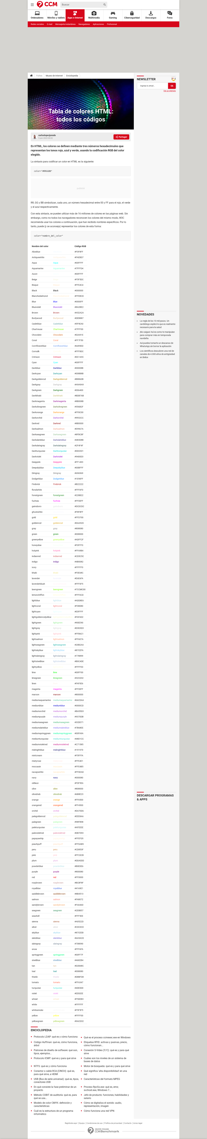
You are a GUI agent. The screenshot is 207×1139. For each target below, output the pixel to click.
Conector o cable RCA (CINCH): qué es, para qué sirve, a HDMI (54, 1073)
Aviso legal (137, 1123)
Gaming (113, 17)
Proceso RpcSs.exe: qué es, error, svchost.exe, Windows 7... (101, 1088)
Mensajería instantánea (65, 24)
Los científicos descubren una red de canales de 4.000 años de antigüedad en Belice (157, 354)
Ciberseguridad (132, 17)
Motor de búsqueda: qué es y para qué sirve (107, 1066)
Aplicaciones (98, 24)
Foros (170, 17)
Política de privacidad (113, 1123)
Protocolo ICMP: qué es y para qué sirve (55, 1058)
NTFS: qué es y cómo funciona (50, 1066)
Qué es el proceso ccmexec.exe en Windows (107, 1037)
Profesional (112, 24)
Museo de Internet (54, 75)
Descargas (150, 17)
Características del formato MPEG (102, 1079)
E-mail (49, 24)
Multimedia (94, 17)
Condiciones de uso (95, 1123)
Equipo (82, 1123)
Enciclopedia (72, 75)
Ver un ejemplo (170, 91)
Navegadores (84, 24)
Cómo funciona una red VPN (99, 1110)
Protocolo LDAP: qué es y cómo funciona (56, 1036)
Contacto (128, 1123)
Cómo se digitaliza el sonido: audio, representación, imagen (103, 1104)
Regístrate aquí (71, 1123)
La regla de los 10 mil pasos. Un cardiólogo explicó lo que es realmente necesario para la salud (157, 324)
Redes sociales (37, 24)
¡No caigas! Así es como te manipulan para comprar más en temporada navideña (157, 335)
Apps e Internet (75, 17)
